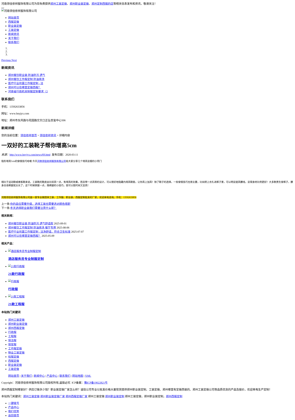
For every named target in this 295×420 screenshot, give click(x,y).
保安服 (12, 344)
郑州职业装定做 (79, 3)
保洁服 (12, 340)
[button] (6, 60)
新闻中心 (39, 375)
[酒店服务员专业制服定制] (24, 251)
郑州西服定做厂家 (76, 396)
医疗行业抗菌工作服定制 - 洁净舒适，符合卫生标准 (39, 231)
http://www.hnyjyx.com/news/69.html (30, 154)
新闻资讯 (13, 34)
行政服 (12, 332)
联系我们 (13, 42)
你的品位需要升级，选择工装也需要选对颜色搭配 (40, 203)
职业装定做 (15, 25)
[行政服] (13, 281)
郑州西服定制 (174, 396)
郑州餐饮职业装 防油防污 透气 (26, 75)
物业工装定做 (16, 352)
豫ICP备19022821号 (96, 382)
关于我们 (13, 38)
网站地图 (77, 375)
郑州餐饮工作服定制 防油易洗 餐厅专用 (32, 227)
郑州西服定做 (16, 328)
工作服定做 (15, 348)
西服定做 (13, 21)
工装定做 (13, 30)
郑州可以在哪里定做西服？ (24, 87)
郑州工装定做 (59, 3)
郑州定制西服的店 (102, 3)
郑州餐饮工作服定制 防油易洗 (26, 79)
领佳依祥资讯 (48, 135)
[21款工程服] (16, 296)
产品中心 (52, 375)
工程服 (12, 336)
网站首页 (13, 17)
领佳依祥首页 (28, 135)
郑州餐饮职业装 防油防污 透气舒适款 (30, 223)
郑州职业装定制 (114, 396)
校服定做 (13, 356)
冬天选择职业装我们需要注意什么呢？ (33, 207)
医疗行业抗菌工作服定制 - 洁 (25, 83)
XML (88, 375)
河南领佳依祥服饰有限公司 (51, 161)
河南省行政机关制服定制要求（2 (28, 91)
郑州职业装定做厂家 (52, 396)
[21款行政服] (16, 266)
